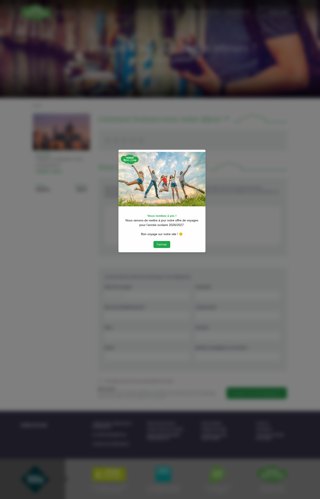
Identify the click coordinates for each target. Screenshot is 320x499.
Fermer (162, 244)
